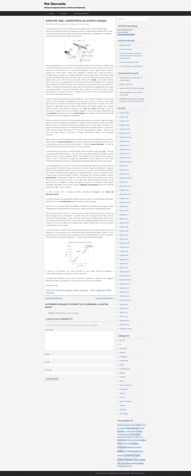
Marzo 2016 (123, 239)
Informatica (60, 290)
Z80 (130, 466)
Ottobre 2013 (124, 296)
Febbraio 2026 (124, 129)
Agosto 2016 (124, 223)
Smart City (131, 459)
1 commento (84, 24)
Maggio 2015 (124, 259)
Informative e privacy (81, 13)
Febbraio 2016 (124, 243)
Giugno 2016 (124, 231)
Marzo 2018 (123, 211)
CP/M (143, 425)
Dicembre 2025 (125, 133)
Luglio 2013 (123, 304)
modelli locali (124, 369)
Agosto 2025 (124, 145)
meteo (121, 365)
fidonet (120, 431)
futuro (125, 431)
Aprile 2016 (123, 235)
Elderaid (129, 84)
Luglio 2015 (123, 251)
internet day (50, 293)
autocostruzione (125, 425)
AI (120, 344)
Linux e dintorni (122, 32)
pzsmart (138, 447)
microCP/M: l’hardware (135, 101)
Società (122, 405)
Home (51, 13)
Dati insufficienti (125, 45)
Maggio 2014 (124, 288)
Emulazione (133, 428)
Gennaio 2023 (124, 174)
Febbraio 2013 (124, 321)
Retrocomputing (125, 385)
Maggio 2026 (124, 125)
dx (118, 428)
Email (47, 362)
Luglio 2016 (123, 227)
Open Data (126, 443)
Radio (121, 381)
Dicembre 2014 (125, 276)
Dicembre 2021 (125, 186)
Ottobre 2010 (124, 325)
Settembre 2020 (125, 194)
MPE (119, 443)
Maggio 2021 (124, 190)
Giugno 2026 (124, 121)
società (142, 459)
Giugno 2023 (124, 170)
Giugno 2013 (124, 308)
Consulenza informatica (126, 34)
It (134, 437)
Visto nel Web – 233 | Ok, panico (67, 313)
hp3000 (138, 431)
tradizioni (132, 463)
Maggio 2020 (124, 198)
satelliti (129, 451)
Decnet (82, 111)
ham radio (131, 431)
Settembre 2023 (125, 162)
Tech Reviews (141, 473)
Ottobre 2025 (124, 141)
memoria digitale (133, 440)
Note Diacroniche (55, 4)
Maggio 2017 (124, 215)
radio (120, 450)
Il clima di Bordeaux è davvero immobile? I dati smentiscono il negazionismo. (130, 55)
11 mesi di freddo (125, 49)
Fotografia (123, 357)
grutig (74, 24)
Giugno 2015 (124, 255)
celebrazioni (100, 290)
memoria (122, 439)
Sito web (48, 370)
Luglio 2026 (123, 117)
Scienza (76, 290)
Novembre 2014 (125, 280)
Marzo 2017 (123, 219)
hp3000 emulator (123, 434)
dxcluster (122, 428)
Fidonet (54, 166)
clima (138, 425)
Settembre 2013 (125, 300)
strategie (122, 410)
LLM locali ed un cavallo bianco (131, 66)
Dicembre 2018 (125, 202)
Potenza (122, 377)
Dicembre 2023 (125, 158)
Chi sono (63, 13)
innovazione (121, 437)
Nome (47, 354)
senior (141, 451)
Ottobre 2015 (124, 247)
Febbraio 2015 (124, 272)
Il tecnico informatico (125, 30)
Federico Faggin (92, 220)
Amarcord (123, 348)
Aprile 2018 (123, 206)
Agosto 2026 (124, 113)
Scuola (122, 397)
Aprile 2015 (123, 263)
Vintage (140, 463)
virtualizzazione (123, 466)
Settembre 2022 (125, 178)
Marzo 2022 (123, 182)
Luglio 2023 (123, 166)
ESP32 (141, 428)
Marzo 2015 (123, 268)
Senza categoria (125, 401)
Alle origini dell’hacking (53, 298)
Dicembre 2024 (125, 149)
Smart (128, 455)
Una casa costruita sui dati (129, 62)
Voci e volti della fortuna (105, 298)
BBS (104, 151)
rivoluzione (69, 290)
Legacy (141, 437)
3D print (122, 340)
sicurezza (120, 455)
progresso (131, 447)
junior (137, 437)
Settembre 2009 (125, 329)
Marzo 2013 (123, 316)
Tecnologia (84, 290)
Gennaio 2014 (124, 292)
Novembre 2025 (125, 137)
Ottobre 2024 (124, 153)
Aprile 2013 (123, 312)
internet (108, 290)
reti (125, 451)
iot (133, 437)
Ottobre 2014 (124, 284)
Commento (49, 330)
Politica (122, 373)
